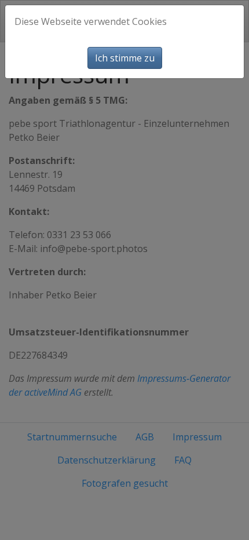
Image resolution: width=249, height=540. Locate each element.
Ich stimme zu (125, 58)
